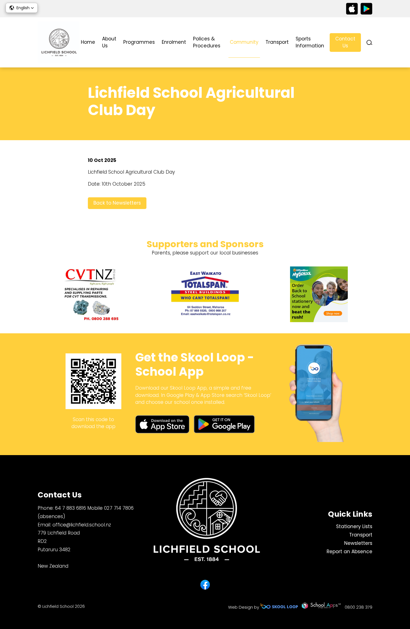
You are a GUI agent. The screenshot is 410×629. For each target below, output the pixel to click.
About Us (109, 42)
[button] (21, 7)
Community (244, 42)
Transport (277, 42)
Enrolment (174, 42)
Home (88, 42)
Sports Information (310, 42)
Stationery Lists (354, 526)
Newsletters (358, 543)
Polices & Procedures (206, 42)
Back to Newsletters (117, 203)
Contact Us (345, 42)
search (369, 42)
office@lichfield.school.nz (81, 524)
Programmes (139, 42)
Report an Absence (349, 551)
